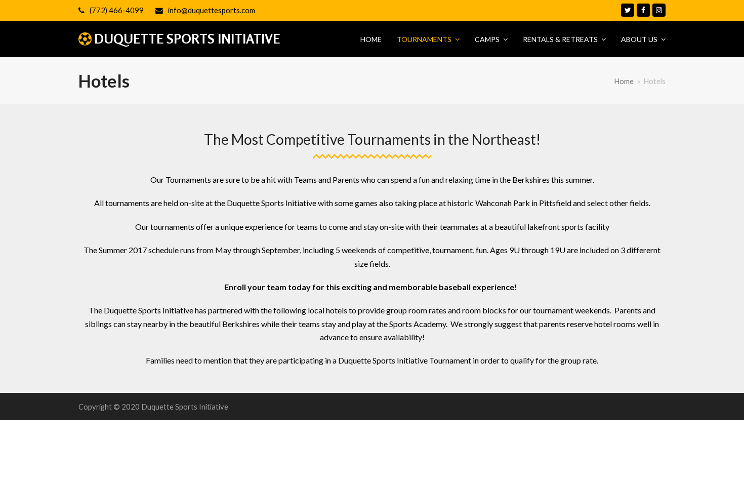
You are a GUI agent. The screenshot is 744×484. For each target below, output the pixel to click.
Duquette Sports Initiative (187, 39)
